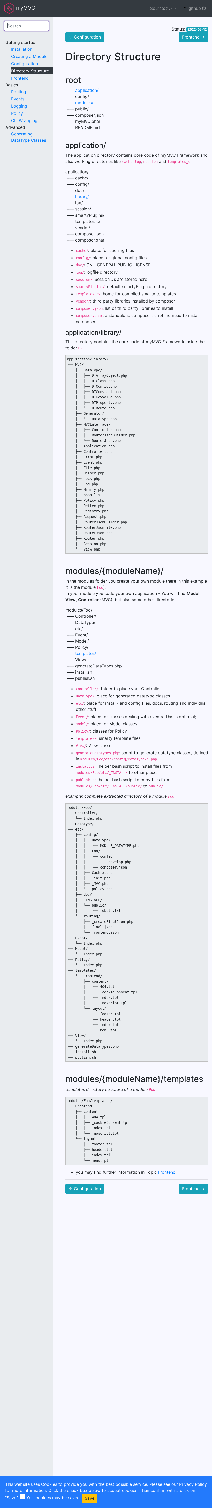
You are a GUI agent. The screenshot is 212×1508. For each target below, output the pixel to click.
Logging (19, 106)
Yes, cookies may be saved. (53, 1497)
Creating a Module (29, 56)
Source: (161, 8)
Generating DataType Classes (28, 137)
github (194, 8)
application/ (87, 90)
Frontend (20, 78)
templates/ (85, 653)
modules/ (84, 102)
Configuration (24, 63)
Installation (21, 49)
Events (17, 98)
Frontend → (193, 37)
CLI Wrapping (24, 120)
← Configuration (85, 37)
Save (89, 1498)
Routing (18, 91)
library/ (82, 196)
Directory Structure (30, 70)
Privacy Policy (193, 1484)
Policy (17, 113)
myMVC (24, 8)
